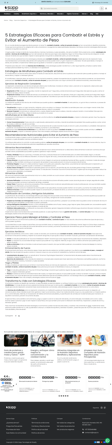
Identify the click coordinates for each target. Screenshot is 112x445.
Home (6, 20)
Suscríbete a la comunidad (16, 433)
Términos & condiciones (40, 423)
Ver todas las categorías (65, 423)
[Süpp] (11, 8)
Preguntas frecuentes (14, 426)
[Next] (76, 2)
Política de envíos (38, 433)
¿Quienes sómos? (12, 423)
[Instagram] (5, 2)
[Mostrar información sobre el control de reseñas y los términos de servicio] (13, 385)
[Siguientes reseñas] (110, 384)
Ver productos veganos (65, 429)
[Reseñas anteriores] (16, 384)
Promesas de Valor (13, 429)
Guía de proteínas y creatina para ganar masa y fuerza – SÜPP (14, 352)
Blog (11, 20)
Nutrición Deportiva (20, 20)
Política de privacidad (39, 429)
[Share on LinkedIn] (19, 316)
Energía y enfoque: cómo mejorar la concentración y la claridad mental (42, 353)
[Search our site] (42, 8)
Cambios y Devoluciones (40, 426)
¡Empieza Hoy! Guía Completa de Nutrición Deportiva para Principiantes (94, 353)
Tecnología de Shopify (29, 442)
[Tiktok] (8, 2)
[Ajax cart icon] (102, 8)
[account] (106, 8)
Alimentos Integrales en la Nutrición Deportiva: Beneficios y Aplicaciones (69, 352)
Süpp (77, 131)
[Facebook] (16, 316)
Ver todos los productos (66, 426)
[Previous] (35, 2)
